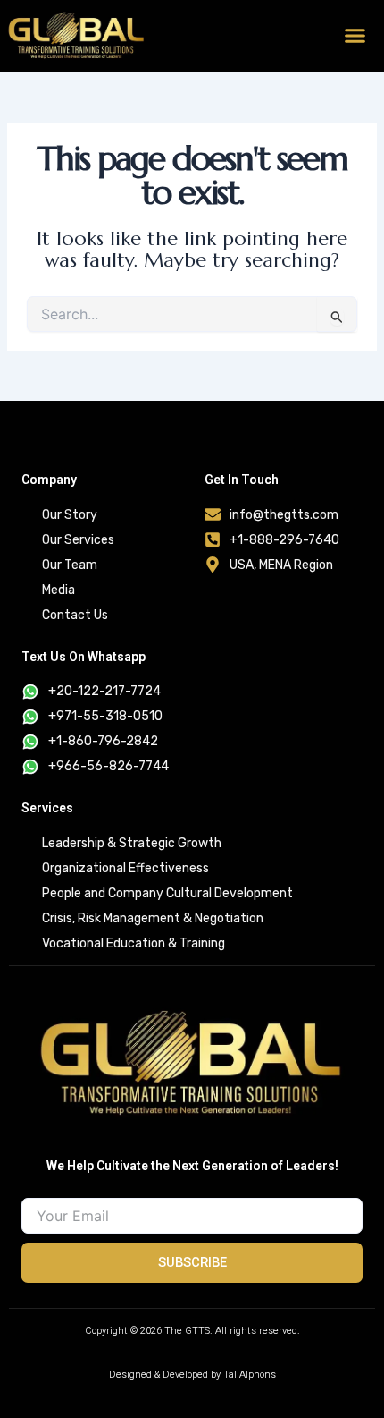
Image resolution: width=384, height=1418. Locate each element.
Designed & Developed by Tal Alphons (192, 1374)
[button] (355, 36)
